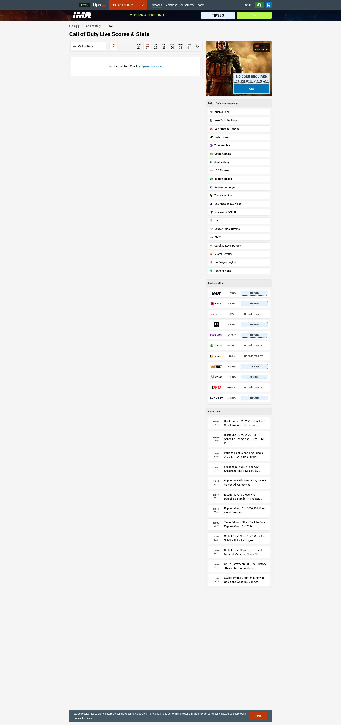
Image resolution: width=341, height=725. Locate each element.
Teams (200, 5)
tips (99, 4)
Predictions (170, 5)
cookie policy (85, 718)
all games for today (150, 66)
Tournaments (187, 5)
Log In (247, 5)
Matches (157, 5)
